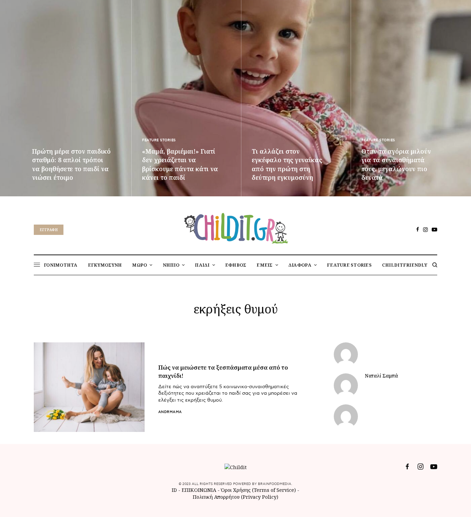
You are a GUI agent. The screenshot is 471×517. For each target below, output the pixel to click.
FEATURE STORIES (159, 140)
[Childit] (235, 227)
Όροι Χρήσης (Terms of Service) (258, 490)
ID (174, 490)
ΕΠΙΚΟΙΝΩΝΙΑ (200, 490)
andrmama (170, 412)
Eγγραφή (49, 229)
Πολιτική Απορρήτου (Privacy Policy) (235, 497)
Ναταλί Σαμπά (381, 375)
